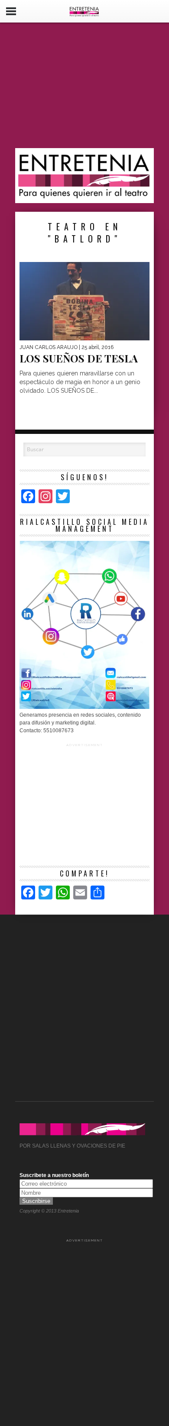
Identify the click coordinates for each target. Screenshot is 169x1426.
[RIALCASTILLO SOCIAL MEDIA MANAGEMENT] (85, 707)
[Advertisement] (84, 85)
